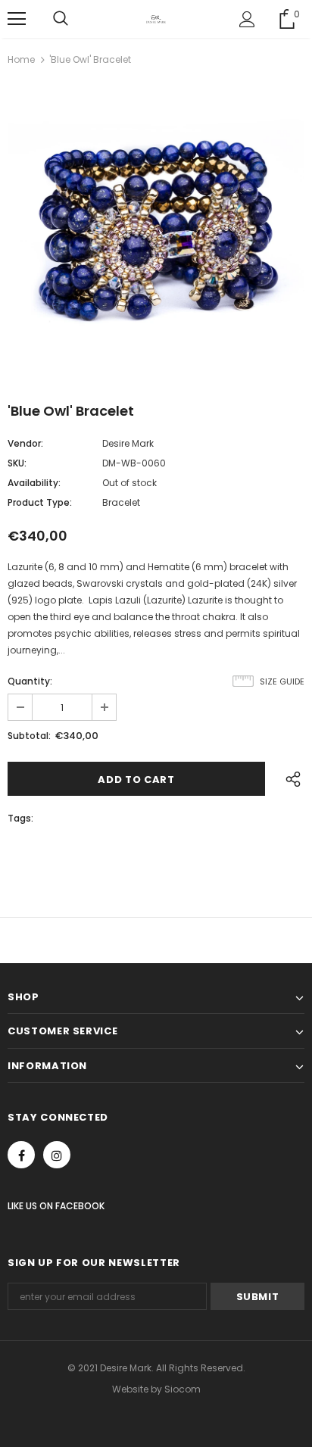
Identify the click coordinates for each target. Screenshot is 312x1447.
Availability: (34, 482)
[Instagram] (56, 1154)
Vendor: (25, 443)
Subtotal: (29, 735)
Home (21, 59)
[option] (156, 228)
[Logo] (156, 18)
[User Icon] (247, 19)
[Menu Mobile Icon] (17, 19)
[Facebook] (21, 1154)
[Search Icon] (60, 19)
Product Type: (40, 502)
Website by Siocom (156, 1389)
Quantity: (30, 681)
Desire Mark (128, 443)
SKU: (17, 463)
